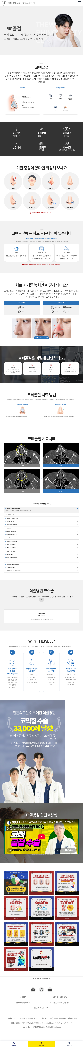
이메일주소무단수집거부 (60, 1002)
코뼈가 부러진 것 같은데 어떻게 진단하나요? (13, 508)
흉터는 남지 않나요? (9, 554)
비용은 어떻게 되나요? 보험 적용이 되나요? (13, 570)
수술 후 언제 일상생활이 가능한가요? (12, 564)
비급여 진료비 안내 (41, 1007)
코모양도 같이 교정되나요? (10, 544)
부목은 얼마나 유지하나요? (10, 537)
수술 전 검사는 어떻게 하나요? (10, 524)
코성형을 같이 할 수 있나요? (10, 551)
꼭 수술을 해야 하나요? (9, 514)
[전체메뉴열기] (79, 3)
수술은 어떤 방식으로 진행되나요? (11, 518)
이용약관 (23, 997)
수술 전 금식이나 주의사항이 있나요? (12, 561)
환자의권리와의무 (23, 1002)
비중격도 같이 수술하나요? (10, 547)
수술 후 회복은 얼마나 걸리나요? (11, 541)
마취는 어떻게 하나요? (9, 521)
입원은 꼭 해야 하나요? (9, 528)
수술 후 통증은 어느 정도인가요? (11, 534)
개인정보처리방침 (60, 997)
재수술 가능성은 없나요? (10, 567)
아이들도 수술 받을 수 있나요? (10, 557)
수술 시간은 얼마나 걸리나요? (10, 531)
